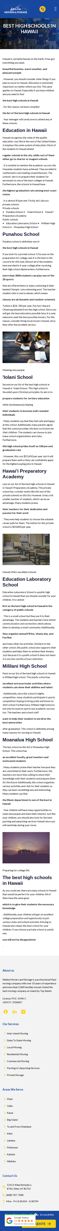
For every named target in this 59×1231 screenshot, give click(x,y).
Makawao (12, 1147)
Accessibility (47, 1214)
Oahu (10, 1105)
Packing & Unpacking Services (23, 1067)
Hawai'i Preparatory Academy (21, 487)
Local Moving (14, 1047)
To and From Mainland (19, 1126)
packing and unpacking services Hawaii (24, 821)
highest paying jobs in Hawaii (26, 463)
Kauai (10, 1112)
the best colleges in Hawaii (38, 180)
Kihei (9, 1133)
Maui (10, 1098)
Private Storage (15, 1074)
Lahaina (11, 1140)
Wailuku (11, 1161)
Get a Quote (36, 1223)
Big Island (12, 1119)
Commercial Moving (18, 1061)
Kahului (11, 1154)
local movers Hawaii (38, 320)
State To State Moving (19, 1040)
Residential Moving (17, 1054)
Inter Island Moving (17, 1033)
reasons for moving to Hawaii (24, 732)
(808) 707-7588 (14, 1194)
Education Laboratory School (18, 592)
